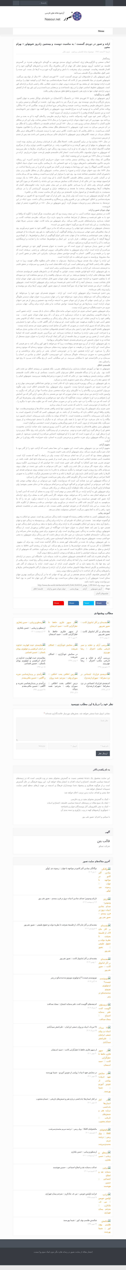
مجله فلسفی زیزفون (79, 52)
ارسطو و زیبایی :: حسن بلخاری (31, 628)
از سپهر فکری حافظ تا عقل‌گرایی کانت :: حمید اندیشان (74, 1050)
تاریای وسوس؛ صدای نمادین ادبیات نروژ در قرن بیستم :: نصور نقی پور (67, 898)
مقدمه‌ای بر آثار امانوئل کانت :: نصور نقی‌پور (78, 958)
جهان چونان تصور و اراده (56, 589)
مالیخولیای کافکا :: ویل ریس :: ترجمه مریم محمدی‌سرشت (73, 1129)
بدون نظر (66, 52)
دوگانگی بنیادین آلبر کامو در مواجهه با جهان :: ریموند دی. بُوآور (71, 868)
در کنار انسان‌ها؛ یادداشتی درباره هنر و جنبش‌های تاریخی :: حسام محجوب (66, 1099)
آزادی (85, 589)
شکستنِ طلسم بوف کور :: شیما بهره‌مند (80, 1220)
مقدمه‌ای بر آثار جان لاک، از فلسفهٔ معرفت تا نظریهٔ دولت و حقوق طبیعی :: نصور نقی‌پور (60, 925)
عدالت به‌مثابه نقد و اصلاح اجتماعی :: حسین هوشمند (75, 1167)
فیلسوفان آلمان (102, 593)
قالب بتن (103, 841)
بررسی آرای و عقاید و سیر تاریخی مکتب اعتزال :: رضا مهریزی (95, 661)
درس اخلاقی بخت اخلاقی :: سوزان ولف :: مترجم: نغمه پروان (63, 686)
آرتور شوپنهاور (96, 589)
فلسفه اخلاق (38, 589)
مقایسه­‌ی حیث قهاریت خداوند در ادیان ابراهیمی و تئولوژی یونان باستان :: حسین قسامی (30, 661)
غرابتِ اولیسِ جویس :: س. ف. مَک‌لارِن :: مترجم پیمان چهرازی (71, 1194)
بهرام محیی (74, 589)
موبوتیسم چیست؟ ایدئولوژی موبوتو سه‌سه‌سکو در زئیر (74, 978)
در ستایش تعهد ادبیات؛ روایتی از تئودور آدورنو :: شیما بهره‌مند (71, 1072)
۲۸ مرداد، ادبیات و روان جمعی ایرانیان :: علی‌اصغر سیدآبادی (72, 1027)
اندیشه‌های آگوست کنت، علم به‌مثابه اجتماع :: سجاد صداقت (72, 1004)
